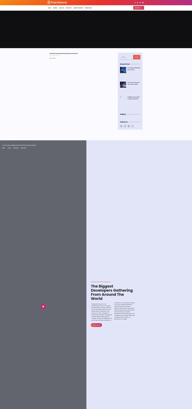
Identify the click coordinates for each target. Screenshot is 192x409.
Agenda (55, 8)
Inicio (49, 8)
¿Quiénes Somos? (78, 8)
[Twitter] (140, 2)
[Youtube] (143, 2)
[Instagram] (135, 2)
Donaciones (88, 8)
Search (137, 57)
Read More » (52, 58)
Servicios (68, 8)
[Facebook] (138, 2)
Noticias (61, 8)
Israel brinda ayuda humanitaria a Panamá (63, 53)
